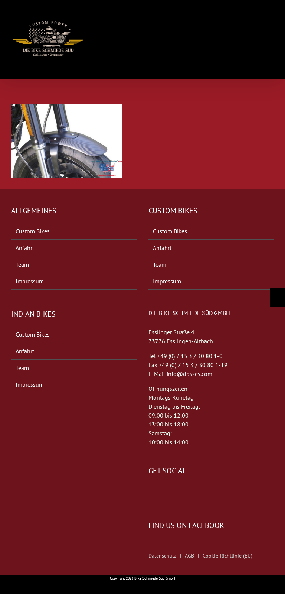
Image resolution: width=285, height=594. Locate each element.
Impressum (30, 281)
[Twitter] (161, 493)
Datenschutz (162, 555)
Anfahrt (25, 247)
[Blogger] (171, 493)
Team (22, 264)
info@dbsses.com (189, 373)
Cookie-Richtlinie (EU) (227, 555)
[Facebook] (150, 493)
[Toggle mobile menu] (271, 16)
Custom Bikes (33, 231)
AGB (189, 555)
